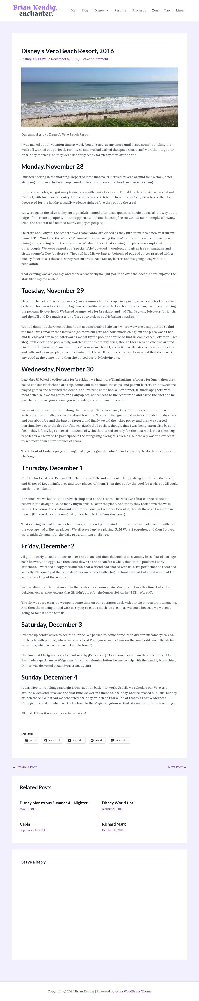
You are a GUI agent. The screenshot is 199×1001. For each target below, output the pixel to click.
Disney (99, 10)
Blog (85, 10)
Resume (120, 10)
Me (73, 10)
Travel (42, 59)
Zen (155, 10)
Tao (167, 10)
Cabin (25, 824)
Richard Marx (114, 824)
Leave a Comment (94, 59)
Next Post (177, 766)
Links (180, 10)
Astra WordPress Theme (133, 991)
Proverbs (139, 10)
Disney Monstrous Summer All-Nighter (54, 802)
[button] (106, 10)
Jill (34, 59)
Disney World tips (117, 802)
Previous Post (24, 766)
